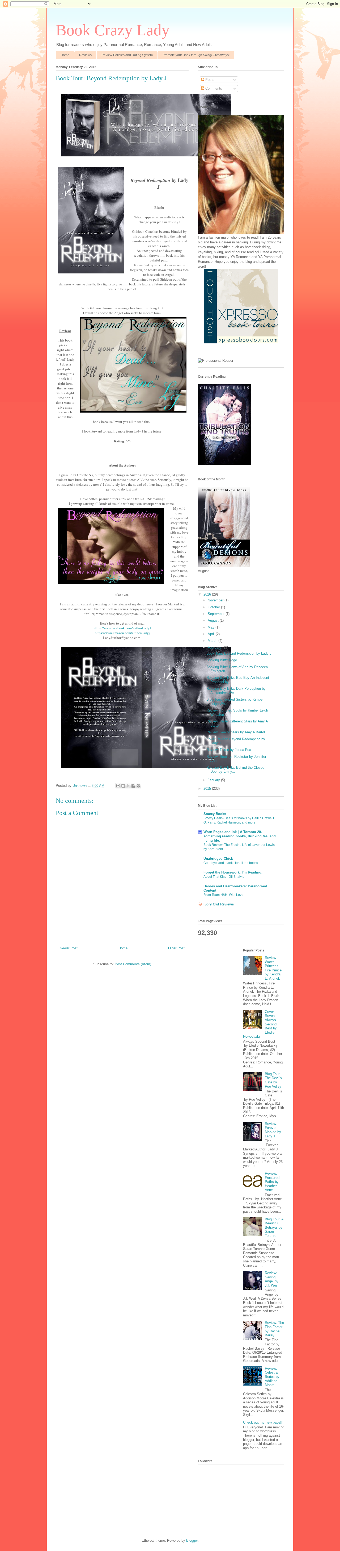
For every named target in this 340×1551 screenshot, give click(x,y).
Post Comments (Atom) (133, 964)
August (214, 620)
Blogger (192, 1540)
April (212, 634)
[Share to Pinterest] (138, 785)
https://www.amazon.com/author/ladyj (122, 632)
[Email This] (118, 785)
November (216, 600)
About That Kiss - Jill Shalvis (223, 877)
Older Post (176, 948)
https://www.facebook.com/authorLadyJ (122, 628)
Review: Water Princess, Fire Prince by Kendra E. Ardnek (273, 968)
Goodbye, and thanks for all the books (230, 863)
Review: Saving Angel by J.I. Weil (271, 1279)
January (214, 780)
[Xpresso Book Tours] (241, 342)
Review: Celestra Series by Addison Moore (272, 1376)
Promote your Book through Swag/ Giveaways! (196, 55)
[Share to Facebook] (133, 785)
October (214, 607)
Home (65, 55)
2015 (207, 789)
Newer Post (69, 948)
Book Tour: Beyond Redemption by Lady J (238, 653)
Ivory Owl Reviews (218, 904)
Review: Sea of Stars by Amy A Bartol (235, 732)
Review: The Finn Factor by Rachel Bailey (274, 1329)
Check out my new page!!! (263, 1422)
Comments (213, 88)
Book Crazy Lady (112, 30)
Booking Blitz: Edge (221, 660)
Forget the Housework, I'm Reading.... (234, 872)
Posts (209, 80)
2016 (207, 594)
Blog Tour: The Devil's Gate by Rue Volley (273, 1080)
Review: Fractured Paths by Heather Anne (272, 1181)
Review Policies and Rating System (127, 55)
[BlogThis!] (123, 785)
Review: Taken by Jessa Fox (228, 750)
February (215, 648)
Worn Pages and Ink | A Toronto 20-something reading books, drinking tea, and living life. (239, 836)
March (213, 641)
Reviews (85, 55)
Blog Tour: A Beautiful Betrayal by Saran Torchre (274, 1227)
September (217, 614)
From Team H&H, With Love (223, 895)
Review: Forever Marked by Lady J (273, 1130)
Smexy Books (214, 814)
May (211, 627)
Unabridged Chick (218, 858)
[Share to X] (128, 785)
